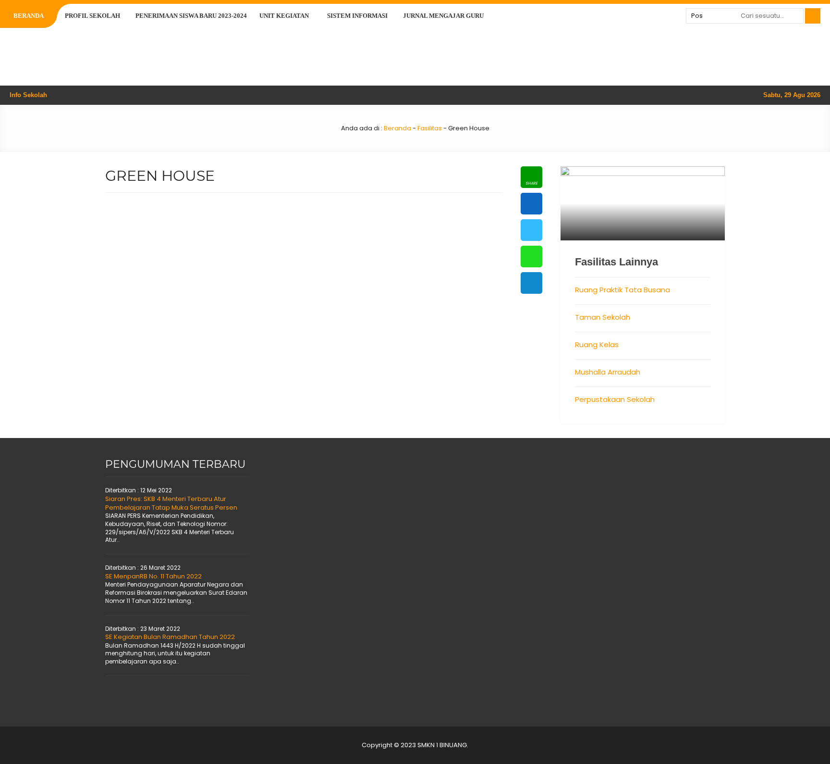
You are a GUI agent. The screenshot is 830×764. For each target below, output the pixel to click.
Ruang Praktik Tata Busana (622, 290)
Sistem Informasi (357, 15)
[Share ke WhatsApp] (531, 256)
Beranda (28, 15)
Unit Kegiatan (284, 15)
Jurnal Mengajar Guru (443, 15)
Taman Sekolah (602, 317)
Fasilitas (429, 128)
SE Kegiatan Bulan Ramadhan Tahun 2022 (170, 636)
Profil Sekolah (92, 15)
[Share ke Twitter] (531, 230)
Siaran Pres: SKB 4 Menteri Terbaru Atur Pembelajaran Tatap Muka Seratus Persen (171, 503)
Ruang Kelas (597, 344)
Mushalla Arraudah (607, 372)
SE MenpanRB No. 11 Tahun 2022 (153, 576)
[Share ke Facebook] (531, 203)
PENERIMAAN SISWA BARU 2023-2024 (191, 15)
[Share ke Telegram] (531, 283)
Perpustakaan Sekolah (615, 399)
